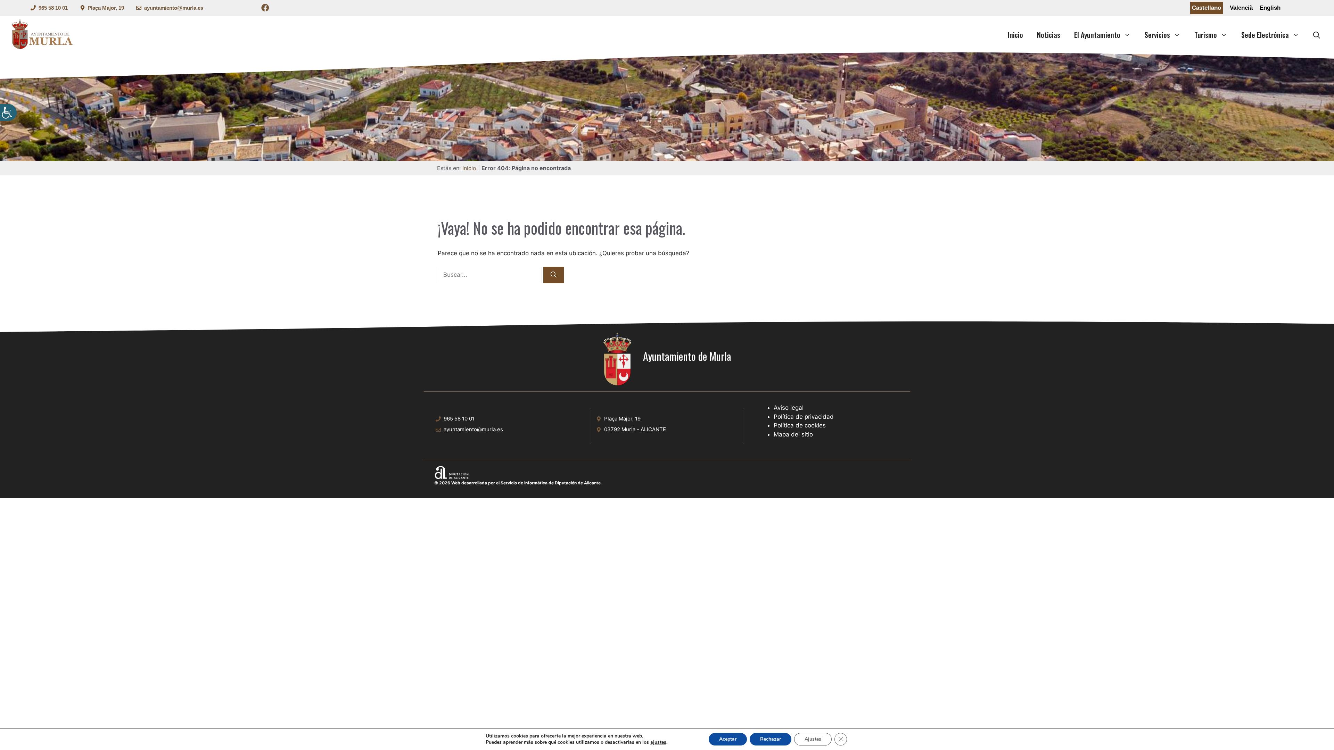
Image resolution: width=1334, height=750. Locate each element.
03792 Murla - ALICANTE (635, 429)
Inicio (1015, 35)
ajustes (658, 742)
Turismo (1205, 35)
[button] (1316, 34)
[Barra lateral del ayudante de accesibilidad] (8, 112)
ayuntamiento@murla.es (173, 8)
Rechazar (770, 739)
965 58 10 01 (53, 8)
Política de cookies (800, 425)
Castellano (1206, 8)
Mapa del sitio (793, 434)
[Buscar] (553, 275)
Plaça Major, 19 (106, 8)
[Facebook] (265, 9)
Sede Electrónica (1265, 35)
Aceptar (727, 739)
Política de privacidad (804, 416)
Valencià (1241, 8)
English (1270, 8)
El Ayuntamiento (1097, 35)
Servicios (1157, 35)
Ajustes (813, 739)
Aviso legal (789, 407)
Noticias (1048, 35)
